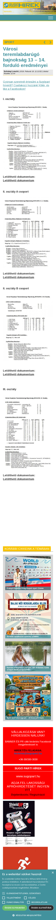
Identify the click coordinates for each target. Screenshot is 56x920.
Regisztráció (37, 794)
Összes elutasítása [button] (41, 907)
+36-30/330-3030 (28, 759)
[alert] (28, 895)
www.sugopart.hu (28, 776)
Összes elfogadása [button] (15, 907)
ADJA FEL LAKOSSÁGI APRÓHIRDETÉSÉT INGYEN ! (28, 786)
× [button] (53, 873)
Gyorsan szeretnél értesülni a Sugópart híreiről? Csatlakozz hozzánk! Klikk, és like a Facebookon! (26, 85)
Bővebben (34, 887)
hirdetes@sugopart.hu (28, 753)
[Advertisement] (28, 30)
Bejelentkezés (19, 794)
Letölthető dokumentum (18, 180)
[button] (28, 915)
